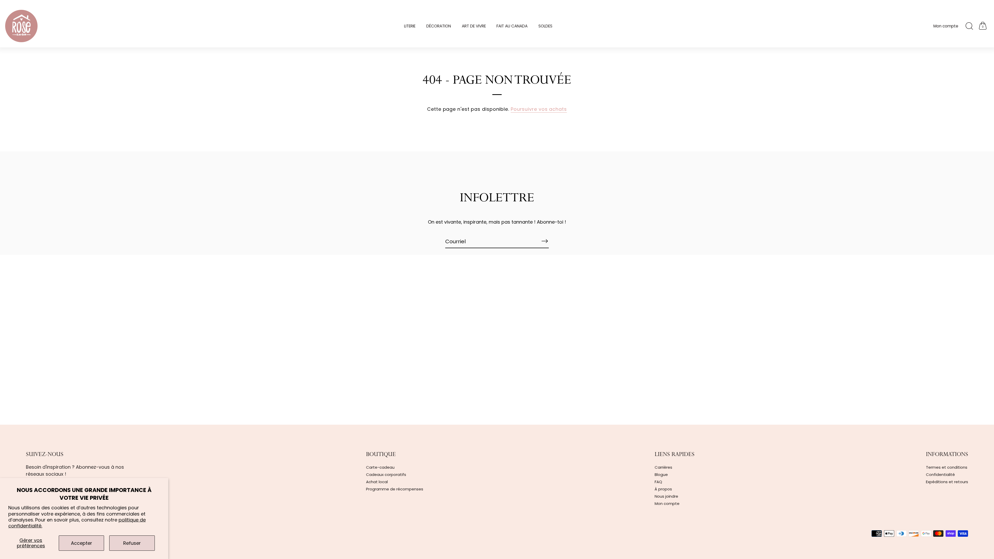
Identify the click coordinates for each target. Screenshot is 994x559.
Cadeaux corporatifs (386, 474)
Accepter (81, 543)
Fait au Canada (512, 26)
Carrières (663, 467)
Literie (409, 26)
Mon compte (945, 26)
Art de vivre (474, 26)
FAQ (658, 481)
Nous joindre (666, 496)
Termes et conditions (946, 467)
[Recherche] (969, 26)
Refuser (132, 543)
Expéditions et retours (947, 481)
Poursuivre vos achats (539, 109)
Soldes (545, 26)
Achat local (377, 481)
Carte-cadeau (380, 467)
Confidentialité (940, 474)
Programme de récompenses (394, 489)
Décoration (438, 26)
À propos (663, 489)
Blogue (661, 474)
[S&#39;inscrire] (544, 241)
